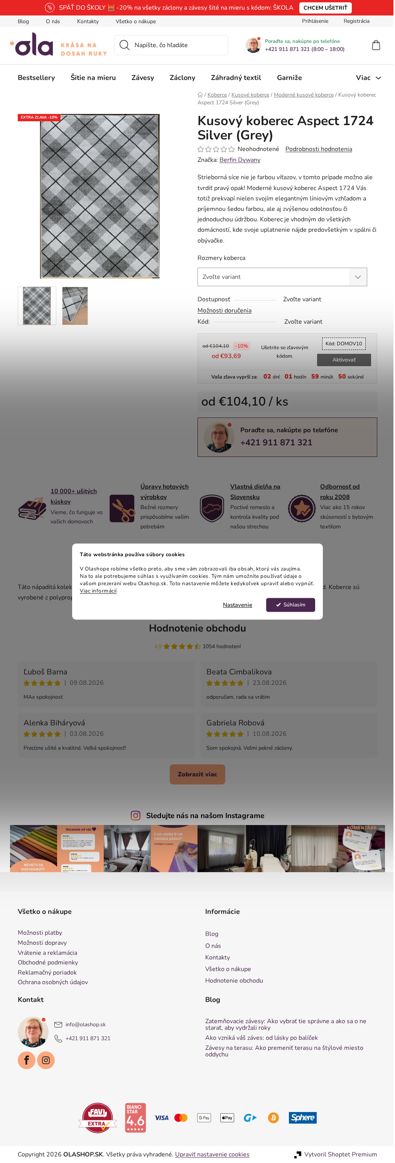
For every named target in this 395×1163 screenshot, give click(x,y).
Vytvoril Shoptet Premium (338, 1154)
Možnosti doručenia (222, 310)
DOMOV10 (341, 343)
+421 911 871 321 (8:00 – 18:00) (302, 49)
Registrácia (354, 21)
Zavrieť (248, 469)
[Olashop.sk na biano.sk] (132, 1117)
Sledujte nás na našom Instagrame (202, 816)
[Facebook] (24, 1060)
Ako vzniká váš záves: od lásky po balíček (259, 1038)
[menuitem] (33, 78)
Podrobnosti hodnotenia (316, 149)
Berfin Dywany (237, 160)
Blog (20, 21)
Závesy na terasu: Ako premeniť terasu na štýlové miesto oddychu (282, 1051)
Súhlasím (291, 604)
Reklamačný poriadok (44, 972)
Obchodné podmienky (45, 962)
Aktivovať (341, 359)
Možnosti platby (37, 933)
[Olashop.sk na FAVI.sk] (95, 1117)
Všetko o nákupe (133, 21)
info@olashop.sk (83, 1024)
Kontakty (85, 21)
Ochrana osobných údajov (50, 982)
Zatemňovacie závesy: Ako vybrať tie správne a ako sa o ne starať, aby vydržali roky (283, 1025)
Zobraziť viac (194, 774)
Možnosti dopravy (39, 943)
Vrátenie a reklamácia (44, 953)
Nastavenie (235, 605)
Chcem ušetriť (322, 8)
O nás (50, 21)
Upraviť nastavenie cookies (209, 1154)
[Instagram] (43, 1060)
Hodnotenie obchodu (194, 628)
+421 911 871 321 (274, 442)
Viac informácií (95, 590)
